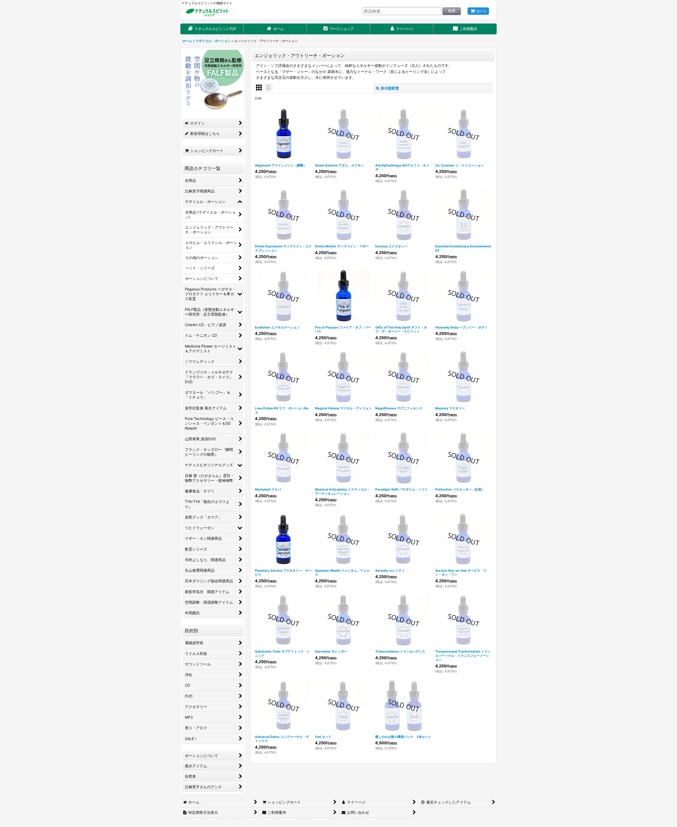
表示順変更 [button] (390, 88)
